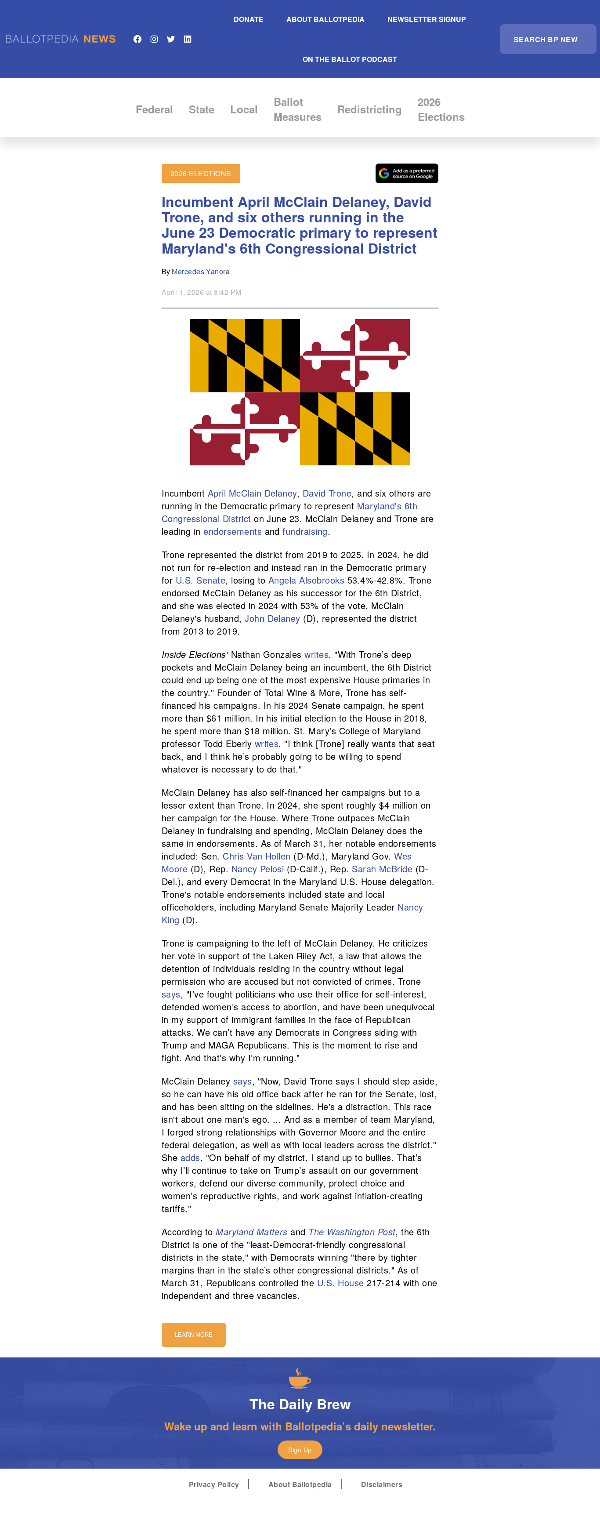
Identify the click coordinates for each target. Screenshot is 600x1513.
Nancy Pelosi (257, 868)
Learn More (194, 1335)
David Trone (327, 492)
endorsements (232, 531)
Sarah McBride (382, 868)
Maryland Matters (252, 1231)
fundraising (304, 531)
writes (316, 654)
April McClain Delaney (252, 492)
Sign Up (299, 1449)
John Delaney (272, 618)
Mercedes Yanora (201, 271)
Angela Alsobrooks (306, 579)
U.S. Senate (200, 579)
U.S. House (340, 1282)
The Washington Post (351, 1231)
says (171, 993)
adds (190, 1157)
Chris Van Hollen (257, 855)
